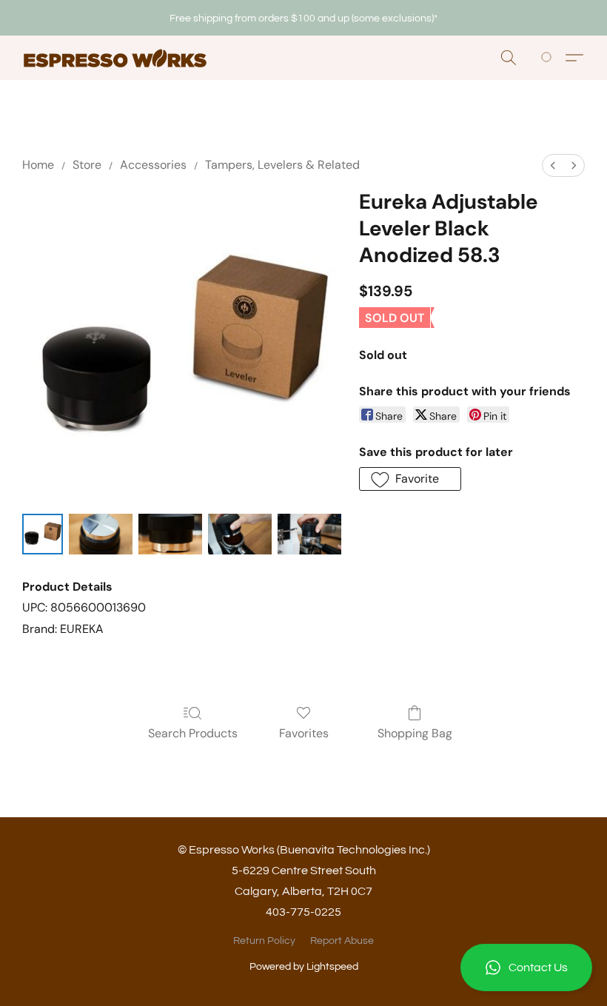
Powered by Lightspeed (303, 967)
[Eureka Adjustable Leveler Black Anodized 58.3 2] (170, 534)
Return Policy (264, 941)
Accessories (153, 164)
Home (38, 164)
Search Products (193, 733)
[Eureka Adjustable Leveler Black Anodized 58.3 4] (309, 534)
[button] (526, 967)
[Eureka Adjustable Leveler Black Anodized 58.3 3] (240, 534)
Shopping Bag (415, 733)
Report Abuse (342, 941)
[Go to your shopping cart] (548, 57)
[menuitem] (553, 165)
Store (87, 164)
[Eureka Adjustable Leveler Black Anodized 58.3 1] (101, 534)
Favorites (304, 733)
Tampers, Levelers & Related (282, 164)
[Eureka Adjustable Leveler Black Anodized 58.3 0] (42, 534)
